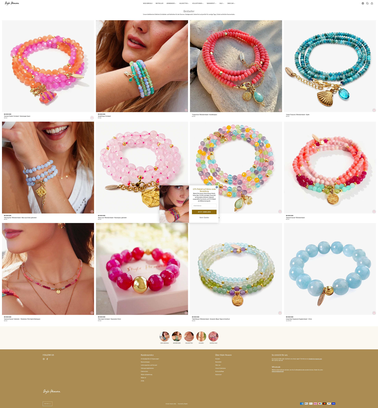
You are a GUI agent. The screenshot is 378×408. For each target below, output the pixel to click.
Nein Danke (204, 217)
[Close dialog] (217, 187)
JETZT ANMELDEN (204, 212)
